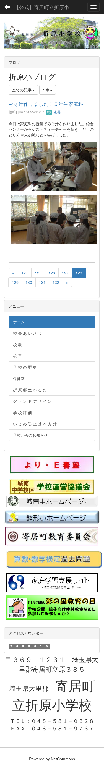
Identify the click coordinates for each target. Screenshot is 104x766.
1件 (46, 90)
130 (28, 282)
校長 (56, 111)
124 (24, 273)
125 (38, 273)
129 (15, 282)
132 (56, 282)
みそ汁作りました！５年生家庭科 (46, 103)
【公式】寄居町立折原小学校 (46, 7)
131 (42, 282)
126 (51, 273)
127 (65, 273)
